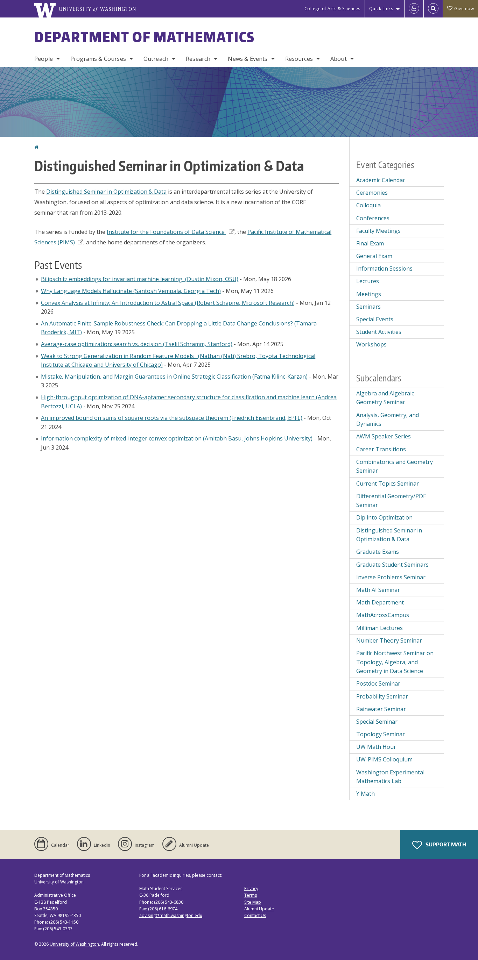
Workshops (371, 344)
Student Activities (378, 332)
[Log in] (414, 8)
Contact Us (255, 915)
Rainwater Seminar (381, 709)
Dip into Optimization (384, 517)
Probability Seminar (382, 696)
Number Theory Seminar (389, 640)
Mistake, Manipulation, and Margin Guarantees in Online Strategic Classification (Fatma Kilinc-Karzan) (174, 376)
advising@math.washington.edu (170, 915)
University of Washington (74, 944)
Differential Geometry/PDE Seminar (391, 500)
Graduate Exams (377, 552)
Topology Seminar (380, 734)
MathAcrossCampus (382, 615)
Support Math (445, 844)
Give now (464, 9)
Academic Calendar (380, 180)
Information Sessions (384, 268)
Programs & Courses (98, 59)
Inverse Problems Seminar (391, 577)
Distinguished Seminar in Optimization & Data (106, 191)
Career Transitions (381, 449)
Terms (250, 895)
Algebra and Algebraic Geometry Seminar (385, 397)
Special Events (374, 319)
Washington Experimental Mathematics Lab (390, 776)
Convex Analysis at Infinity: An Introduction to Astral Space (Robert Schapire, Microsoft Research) (168, 303)
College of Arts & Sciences (332, 9)
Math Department (380, 602)
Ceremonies (372, 192)
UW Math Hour (376, 747)
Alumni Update (259, 909)
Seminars (368, 306)
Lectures (367, 281)
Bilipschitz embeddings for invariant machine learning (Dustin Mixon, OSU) (139, 279)
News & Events (247, 59)
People (43, 59)
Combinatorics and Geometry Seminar (394, 466)
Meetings (368, 294)
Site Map (252, 902)
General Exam (374, 256)
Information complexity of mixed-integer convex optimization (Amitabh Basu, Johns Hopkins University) (176, 438)
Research (198, 59)
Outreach (155, 59)
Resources (299, 59)
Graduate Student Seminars (392, 564)
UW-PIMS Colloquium (384, 759)
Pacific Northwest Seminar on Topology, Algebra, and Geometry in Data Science (395, 662)
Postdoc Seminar (378, 683)
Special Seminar (377, 721)
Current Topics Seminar (387, 483)
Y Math (365, 793)
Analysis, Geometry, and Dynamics (387, 419)
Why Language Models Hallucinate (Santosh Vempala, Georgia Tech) (131, 291)
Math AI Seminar (378, 590)
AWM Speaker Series (383, 436)
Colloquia (368, 205)
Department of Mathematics (144, 37)
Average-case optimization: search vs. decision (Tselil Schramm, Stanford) (136, 344)
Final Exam (370, 243)
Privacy (251, 888)
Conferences (372, 218)
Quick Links (381, 9)
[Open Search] (433, 8)
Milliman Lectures (379, 628)
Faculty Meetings (378, 231)
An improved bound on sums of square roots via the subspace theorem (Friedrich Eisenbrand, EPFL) (171, 418)
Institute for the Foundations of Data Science (166, 232)
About (338, 59)
